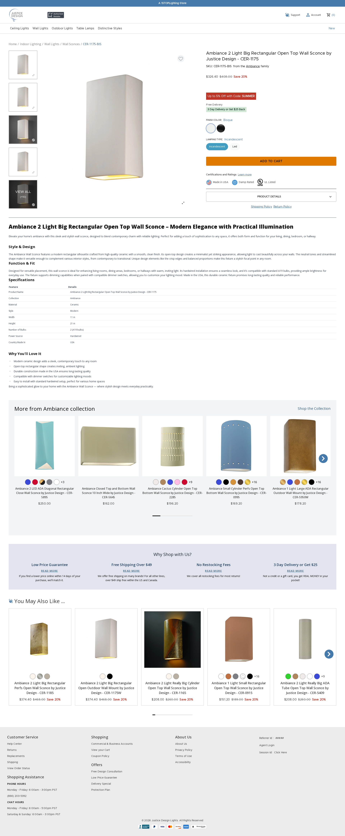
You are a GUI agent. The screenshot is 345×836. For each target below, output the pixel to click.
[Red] (35, 482)
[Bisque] (33, 676)
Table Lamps (85, 28)
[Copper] (297, 482)
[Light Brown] (163, 482)
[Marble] (243, 676)
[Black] (226, 482)
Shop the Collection (314, 408)
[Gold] (283, 482)
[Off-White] (156, 482)
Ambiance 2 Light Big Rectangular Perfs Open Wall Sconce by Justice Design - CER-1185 (40, 688)
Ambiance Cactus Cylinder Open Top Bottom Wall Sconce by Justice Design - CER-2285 (172, 493)
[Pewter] (49, 482)
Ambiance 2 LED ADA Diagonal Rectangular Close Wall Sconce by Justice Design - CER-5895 (44, 493)
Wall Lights (40, 28)
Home (13, 44)
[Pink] (177, 482)
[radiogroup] (271, 128)
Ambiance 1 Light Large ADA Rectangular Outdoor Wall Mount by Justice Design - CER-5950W (300, 493)
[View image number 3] (23, 129)
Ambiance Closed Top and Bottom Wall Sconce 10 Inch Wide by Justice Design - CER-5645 (108, 493)
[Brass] (247, 482)
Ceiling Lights (19, 28)
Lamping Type (214, 139)
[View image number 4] (23, 162)
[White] (56, 482)
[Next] (323, 458)
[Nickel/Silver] (40, 676)
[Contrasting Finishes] (42, 482)
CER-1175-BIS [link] (92, 44)
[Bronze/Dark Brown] (240, 482)
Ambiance (253, 66)
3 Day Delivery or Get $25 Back (226, 109)
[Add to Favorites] (181, 58)
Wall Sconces (71, 44)
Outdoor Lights (62, 28)
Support (295, 15)
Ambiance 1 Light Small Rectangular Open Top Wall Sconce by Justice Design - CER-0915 (239, 688)
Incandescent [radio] (217, 146)
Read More (49, 570)
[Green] (288, 676)
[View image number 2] (23, 97)
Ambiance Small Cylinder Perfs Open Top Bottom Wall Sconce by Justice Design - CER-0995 (236, 493)
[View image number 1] (23, 65)
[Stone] (47, 676)
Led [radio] (235, 146)
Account (316, 15)
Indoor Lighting (30, 44)
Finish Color (213, 120)
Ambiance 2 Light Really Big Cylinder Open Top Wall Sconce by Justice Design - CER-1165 (172, 688)
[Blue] (28, 482)
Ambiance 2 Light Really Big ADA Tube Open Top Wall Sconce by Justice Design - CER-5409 (305, 688)
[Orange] (233, 482)
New (332, 28)
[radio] (210, 128)
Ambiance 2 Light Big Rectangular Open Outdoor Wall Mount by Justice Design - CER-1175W (106, 688)
